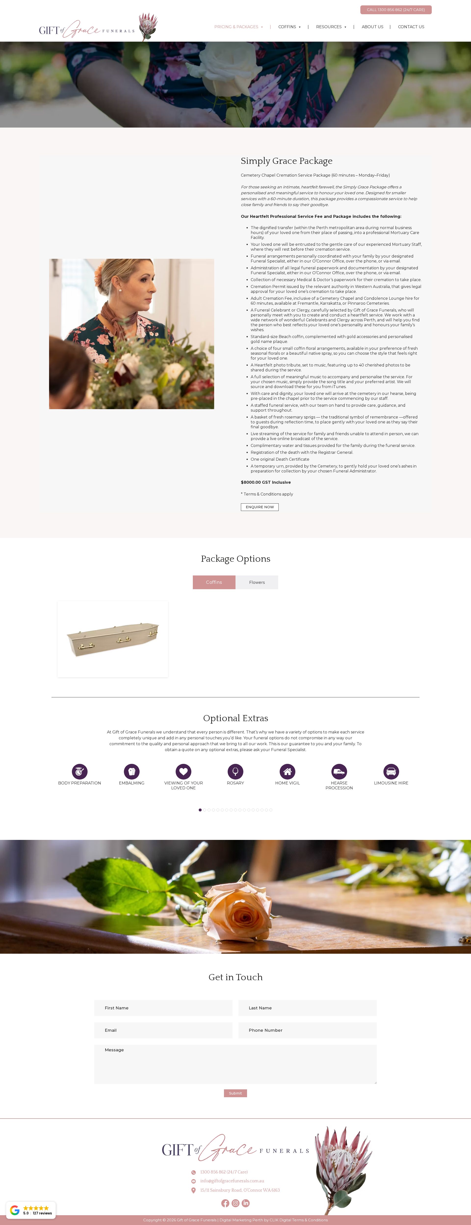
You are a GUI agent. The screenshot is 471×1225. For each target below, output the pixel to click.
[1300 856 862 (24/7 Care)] (195, 1172)
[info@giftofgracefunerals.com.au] (195, 1181)
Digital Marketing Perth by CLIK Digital (255, 1220)
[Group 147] (246, 1203)
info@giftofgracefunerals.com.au (232, 1181)
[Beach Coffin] (112, 638)
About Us (372, 27)
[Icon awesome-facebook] (225, 1203)
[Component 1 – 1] (99, 27)
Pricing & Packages (236, 27)
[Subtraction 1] (236, 1203)
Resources (329, 27)
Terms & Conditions (310, 1220)
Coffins (287, 27)
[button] (200, 809)
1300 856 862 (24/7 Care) (224, 1172)
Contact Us (411, 27)
